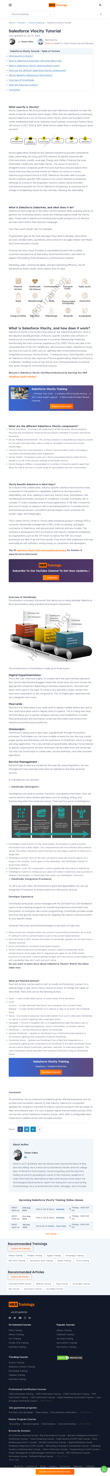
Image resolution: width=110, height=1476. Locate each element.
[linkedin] (33, 1129)
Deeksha (49, 43)
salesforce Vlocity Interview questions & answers (41, 550)
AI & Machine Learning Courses (23, 1435)
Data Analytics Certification (63, 1412)
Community (65, 1466)
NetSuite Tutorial (43, 1284)
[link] (39, 1129)
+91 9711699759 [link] (19, 1312)
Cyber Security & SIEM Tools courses (73, 1439)
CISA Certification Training (21, 1394)
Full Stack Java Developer (21, 1412)
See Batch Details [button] (51, 1072)
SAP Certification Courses (78, 1453)
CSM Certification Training (43, 1397)
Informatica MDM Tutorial (20, 1284)
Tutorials (21, 23)
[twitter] (26, 1129)
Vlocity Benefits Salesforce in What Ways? (31, 75)
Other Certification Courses (55, 1449)
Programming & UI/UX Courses (84, 1449)
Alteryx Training (16, 1255)
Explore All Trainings (20, 1248)
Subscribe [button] (52, 577)
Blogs (43, 1466)
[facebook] (20, 1129)
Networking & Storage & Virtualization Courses (67, 1446)
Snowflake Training (18, 1371)
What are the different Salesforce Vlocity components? (37, 70)
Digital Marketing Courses (80, 1442)
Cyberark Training (65, 1334)
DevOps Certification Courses (52, 1442)
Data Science (42, 1412)
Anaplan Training (34, 1255)
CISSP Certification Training (76, 1394)
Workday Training (17, 1347)
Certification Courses (18, 1439)
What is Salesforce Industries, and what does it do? (35, 60)
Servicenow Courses (18, 1456)
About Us (18, 1466)
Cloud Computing (36, 23)
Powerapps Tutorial (81, 1284)
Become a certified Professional (55, 1472)
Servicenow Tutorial (33, 1289)
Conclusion (14, 89)
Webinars (78, 1466)
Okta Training (15, 1330)
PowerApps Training (75, 1255)
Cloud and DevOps (67, 1424)
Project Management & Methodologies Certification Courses (36, 1453)
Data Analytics (49, 1424)
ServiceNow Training (67, 1342)
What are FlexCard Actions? (23, 85)
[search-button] (100, 5)
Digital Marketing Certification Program (75, 1397)
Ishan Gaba (27, 41)
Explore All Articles (19, 1277)
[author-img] (12, 41)
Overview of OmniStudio (21, 80)
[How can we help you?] (103, 1469)
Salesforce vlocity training (22, 376)
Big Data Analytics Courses (52, 1435)
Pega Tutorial (62, 1284)
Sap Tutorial (14, 1289)
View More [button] (46, 1400)
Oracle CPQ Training (19, 1342)
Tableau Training (17, 1375)
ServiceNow (14, 1424)
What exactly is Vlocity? (21, 56)
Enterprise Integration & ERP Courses (26, 1446)
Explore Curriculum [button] (61, 406)
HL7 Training (15, 1338)
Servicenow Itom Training (41, 1261)
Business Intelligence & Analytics (83, 1435)
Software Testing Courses (41, 1456)
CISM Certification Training (48, 1394)
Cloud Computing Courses (42, 1439)
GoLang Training (65, 1338)
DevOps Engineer (31, 1424)
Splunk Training (64, 1261)
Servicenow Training (66, 1347)
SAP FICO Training (17, 1261)
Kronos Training (16, 1362)
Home (11, 23)
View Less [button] (14, 1459)
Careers (53, 1466)
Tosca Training (82, 1261)
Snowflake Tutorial (54, 1289)
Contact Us (31, 1466)
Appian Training (54, 1255)
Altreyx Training (64, 1330)
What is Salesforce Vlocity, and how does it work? (34, 65)
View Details (51, 1234)
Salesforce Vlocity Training (22, 1366)
